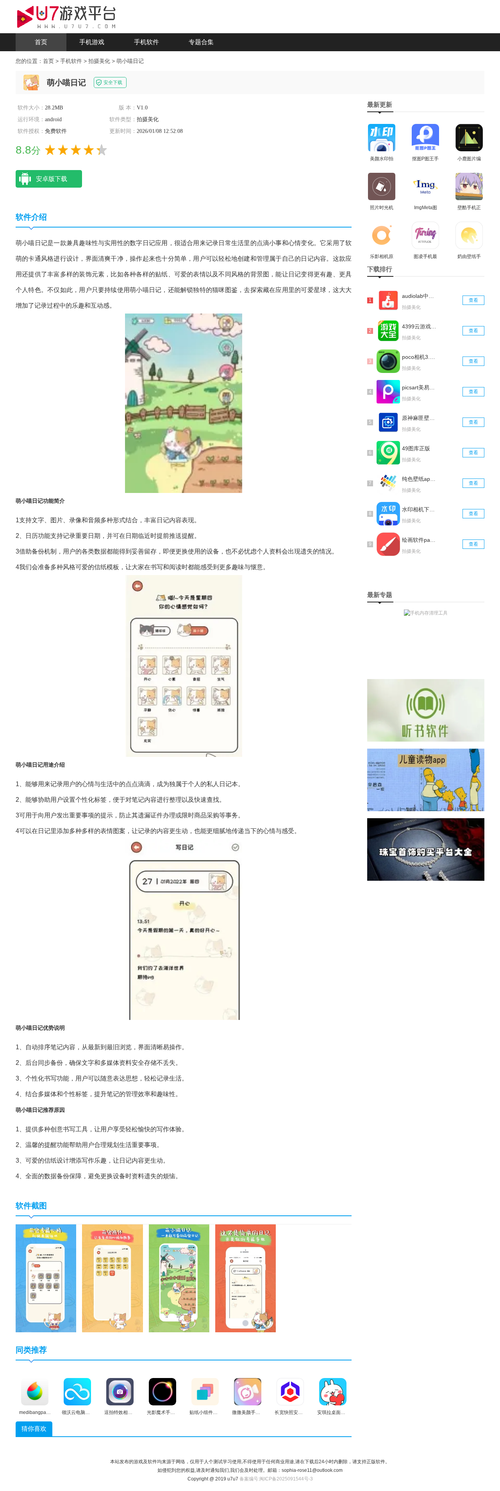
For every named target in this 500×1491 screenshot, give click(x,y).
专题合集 (201, 42)
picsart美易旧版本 (419, 387)
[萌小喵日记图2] (112, 1278)
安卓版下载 (51, 179)
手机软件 (146, 42)
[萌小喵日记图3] (179, 1278)
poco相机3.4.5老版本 (419, 357)
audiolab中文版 (419, 296)
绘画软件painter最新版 (419, 540)
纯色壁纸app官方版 (419, 479)
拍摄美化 (99, 61)
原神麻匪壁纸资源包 (419, 418)
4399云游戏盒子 (419, 326)
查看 (473, 300)
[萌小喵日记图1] (46, 1278)
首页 (41, 42)
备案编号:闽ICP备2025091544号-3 (276, 1479)
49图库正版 (416, 448)
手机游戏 (91, 42)
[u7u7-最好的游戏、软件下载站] (66, 16)
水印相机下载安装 (419, 509)
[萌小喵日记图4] (245, 1278)
